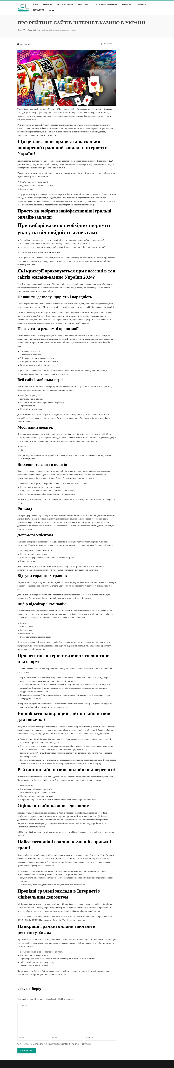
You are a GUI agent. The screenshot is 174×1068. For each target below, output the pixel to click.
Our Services (84, 5)
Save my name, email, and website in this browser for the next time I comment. (55, 1044)
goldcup (46, 168)
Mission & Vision (65, 5)
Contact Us (38, 10)
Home (35, 5)
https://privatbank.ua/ (41, 253)
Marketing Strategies (106, 5)
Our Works (127, 5)
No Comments (110, 44)
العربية (52, 10)
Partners (142, 5)
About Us (47, 5)
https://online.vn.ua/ (26, 202)
